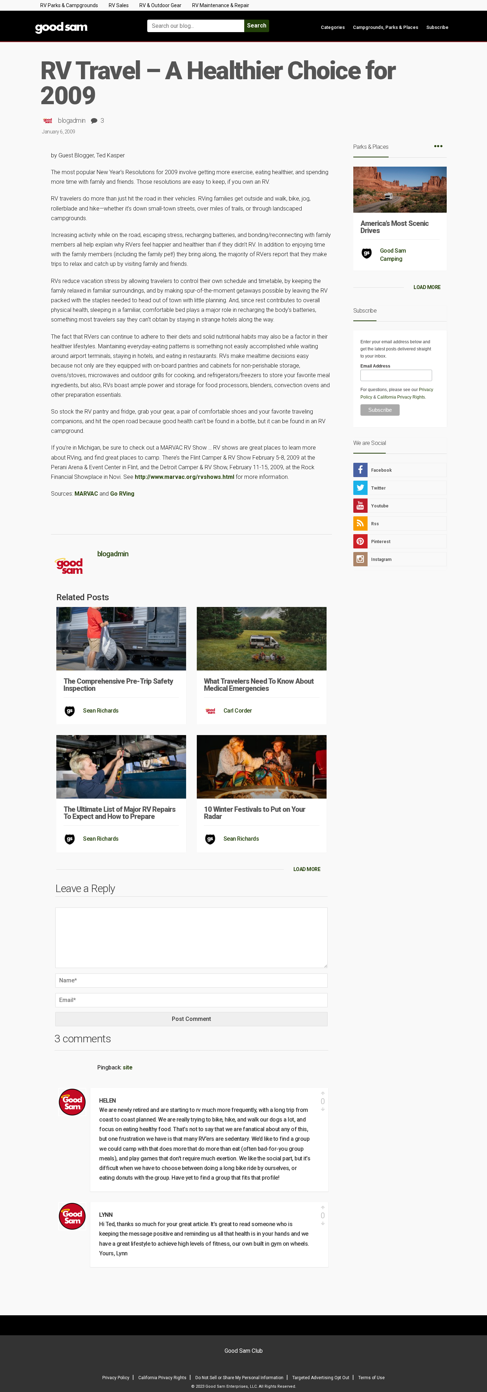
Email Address (375, 366)
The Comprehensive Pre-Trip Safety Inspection (118, 685)
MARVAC (86, 493)
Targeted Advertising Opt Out (320, 1377)
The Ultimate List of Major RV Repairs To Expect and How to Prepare (119, 813)
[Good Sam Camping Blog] (83, 23)
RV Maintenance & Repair (220, 5)
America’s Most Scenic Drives (394, 227)
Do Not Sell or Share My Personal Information (239, 1377)
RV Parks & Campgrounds (69, 5)
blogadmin (72, 120)
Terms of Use (371, 1377)
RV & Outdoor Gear (160, 5)
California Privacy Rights (401, 397)
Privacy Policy (115, 1377)
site (127, 1067)
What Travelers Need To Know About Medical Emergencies (259, 685)
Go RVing (122, 493)
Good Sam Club (244, 1350)
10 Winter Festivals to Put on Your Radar (254, 813)
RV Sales (119, 5)
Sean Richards (101, 710)
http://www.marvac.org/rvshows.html (184, 477)
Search (256, 25)
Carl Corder (238, 710)
